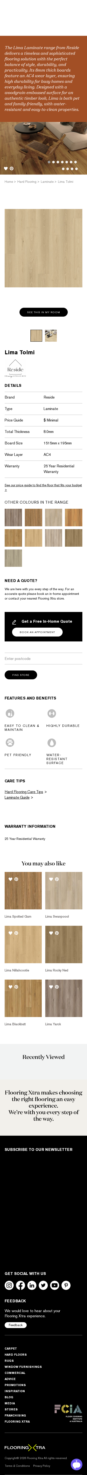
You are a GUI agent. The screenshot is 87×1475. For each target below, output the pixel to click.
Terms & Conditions (17, 1466)
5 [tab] (66, 162)
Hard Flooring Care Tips (24, 792)
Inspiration (15, 1391)
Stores (11, 1409)
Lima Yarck (53, 1024)
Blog (9, 1397)
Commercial (15, 1373)
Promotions (15, 1385)
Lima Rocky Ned (56, 970)
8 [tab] (63, 169)
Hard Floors (16, 1354)
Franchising (15, 1415)
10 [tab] (72, 169)
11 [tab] (76, 169)
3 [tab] (58, 162)
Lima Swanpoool (57, 916)
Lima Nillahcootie (17, 970)
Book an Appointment (37, 632)
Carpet (11, 1348)
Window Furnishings (23, 1367)
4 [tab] (62, 162)
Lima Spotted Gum (18, 916)
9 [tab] (67, 169)
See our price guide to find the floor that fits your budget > (43, 487)
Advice (10, 1379)
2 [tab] (53, 162)
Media (10, 1403)
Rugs (9, 1360)
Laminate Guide (17, 797)
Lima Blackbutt (15, 1024)
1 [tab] (49, 162)
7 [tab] (75, 162)
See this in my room (43, 312)
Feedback (16, 1325)
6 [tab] (71, 162)
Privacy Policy (41, 1466)
